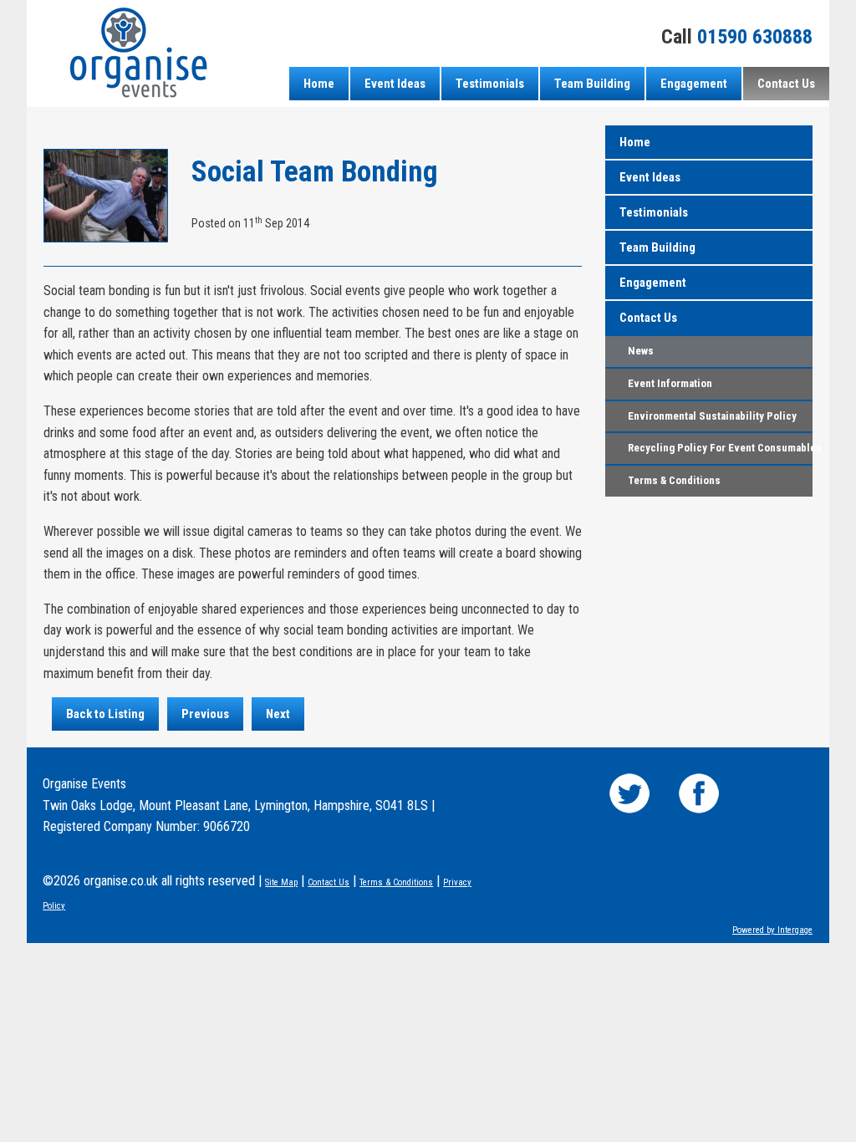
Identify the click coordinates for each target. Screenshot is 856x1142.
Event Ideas (394, 83)
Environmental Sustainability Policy (712, 416)
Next (278, 713)
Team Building (592, 83)
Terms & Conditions (674, 480)
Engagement (693, 83)
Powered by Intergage (772, 930)
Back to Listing (105, 713)
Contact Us (786, 83)
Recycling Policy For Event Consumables (720, 447)
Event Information (670, 383)
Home (318, 83)
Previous (205, 713)
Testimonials (490, 83)
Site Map (281, 882)
